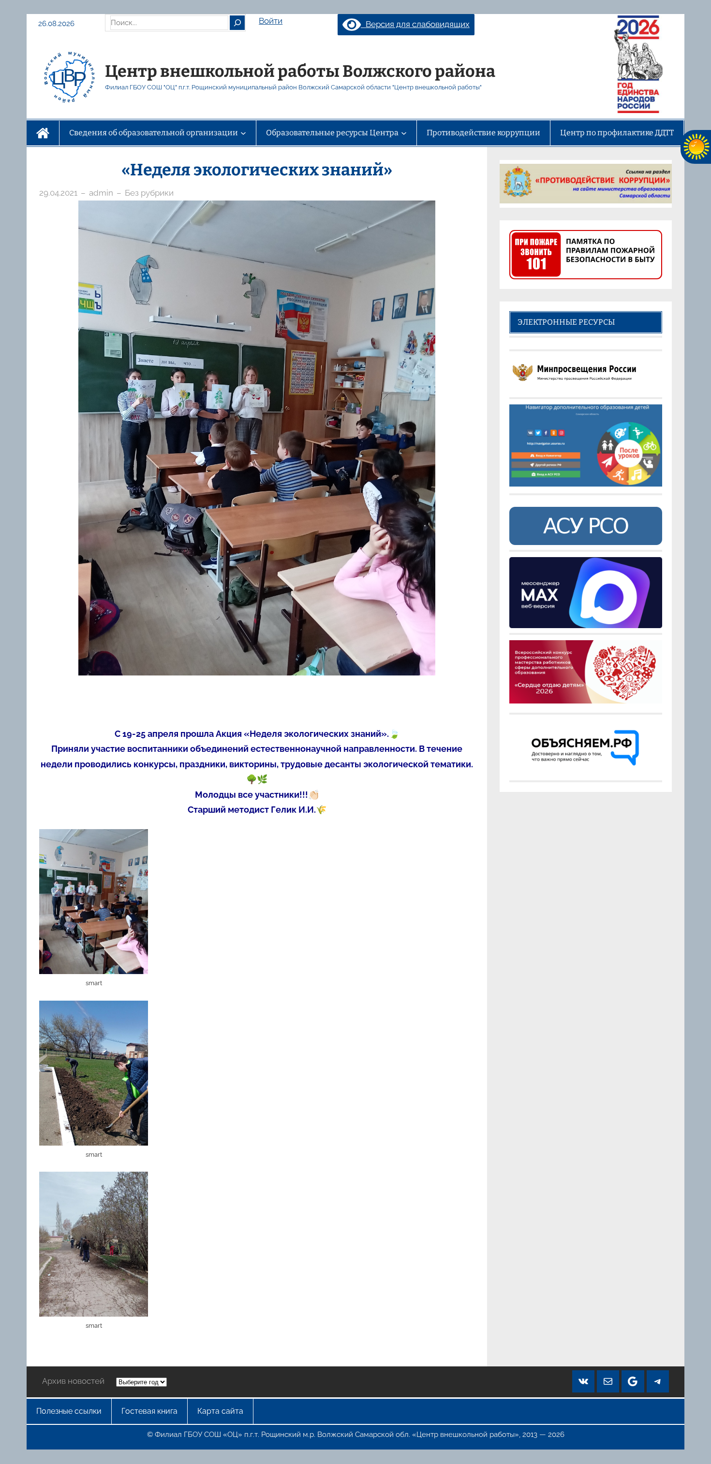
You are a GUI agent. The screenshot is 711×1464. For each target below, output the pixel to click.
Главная (42, 133)
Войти (270, 21)
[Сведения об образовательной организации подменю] (243, 133)
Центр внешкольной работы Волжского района (300, 71)
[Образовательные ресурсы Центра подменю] (404, 133)
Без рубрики (149, 193)
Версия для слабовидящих (415, 24)
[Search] (237, 22)
